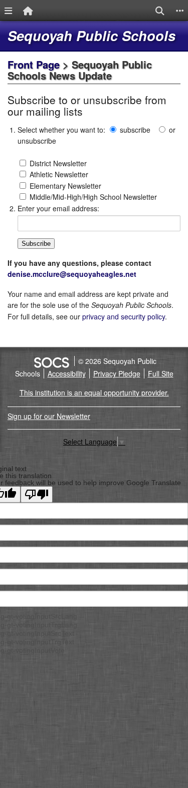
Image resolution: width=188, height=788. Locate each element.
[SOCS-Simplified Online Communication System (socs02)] (51, 361)
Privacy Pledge (116, 373)
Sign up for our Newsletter (49, 416)
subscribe (135, 130)
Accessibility (67, 373)
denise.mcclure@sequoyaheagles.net (72, 274)
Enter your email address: (58, 208)
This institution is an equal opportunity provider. (94, 392)
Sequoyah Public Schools (91, 35)
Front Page (34, 64)
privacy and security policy (123, 316)
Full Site (160, 373)
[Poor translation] (37, 494)
